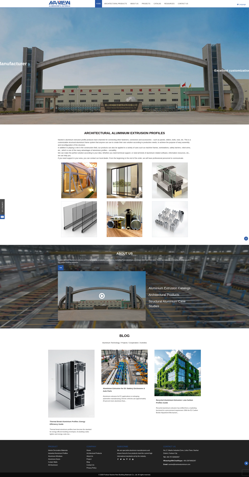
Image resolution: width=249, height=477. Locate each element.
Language (242, 4)
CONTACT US (183, 3)
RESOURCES (169, 3)
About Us (90, 456)
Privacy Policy (91, 468)
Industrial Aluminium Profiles (58, 453)
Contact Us (90, 465)
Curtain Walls (52, 462)
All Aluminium (53, 465)
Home (98, 3)
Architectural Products (115, 3)
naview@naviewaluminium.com (179, 464)
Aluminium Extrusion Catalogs (169, 288)
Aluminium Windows (55, 456)
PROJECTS (146, 3)
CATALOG (157, 3)
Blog (88, 462)
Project (89, 459)
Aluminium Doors (54, 459)
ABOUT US (134, 3)
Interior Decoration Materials (58, 450)
